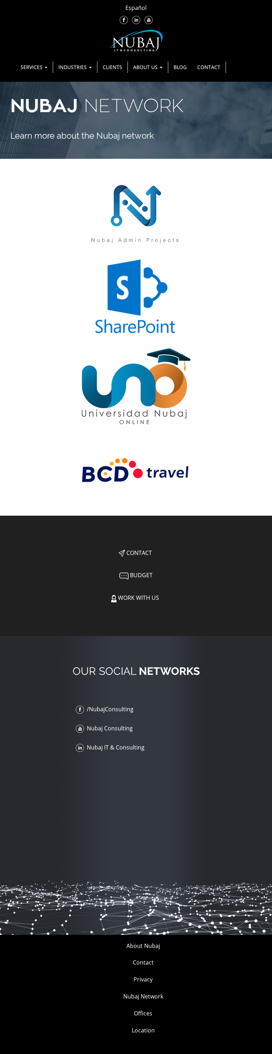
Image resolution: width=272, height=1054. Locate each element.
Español (136, 8)
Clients (112, 67)
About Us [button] (146, 67)
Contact (208, 67)
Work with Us (138, 598)
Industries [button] (73, 67)
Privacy (143, 979)
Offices (143, 1013)
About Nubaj (143, 946)
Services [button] (32, 67)
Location (143, 1030)
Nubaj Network (143, 996)
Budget (141, 575)
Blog (180, 67)
